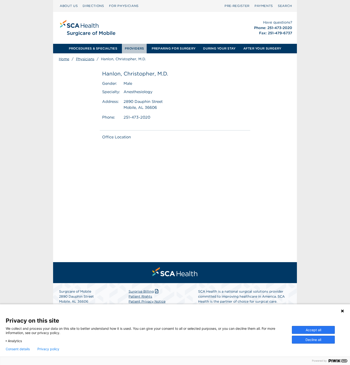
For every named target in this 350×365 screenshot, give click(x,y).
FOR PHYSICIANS (124, 6)
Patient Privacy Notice (147, 301)
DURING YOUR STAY (219, 48)
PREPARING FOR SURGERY (173, 48)
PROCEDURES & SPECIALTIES (93, 48)
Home (64, 59)
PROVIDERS (134, 48)
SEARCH (285, 6)
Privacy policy (48, 349)
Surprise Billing (141, 291)
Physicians (85, 59)
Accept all (313, 330)
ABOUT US (69, 6)
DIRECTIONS (93, 6)
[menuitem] (69, 6)
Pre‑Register (237, 6)
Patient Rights (140, 296)
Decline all (313, 340)
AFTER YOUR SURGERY (262, 48)
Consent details (18, 349)
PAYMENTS (264, 6)
